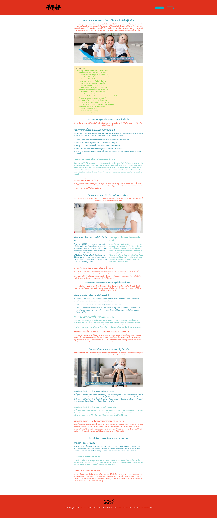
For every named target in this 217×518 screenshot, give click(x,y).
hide (84, 68)
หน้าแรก (68, 8)
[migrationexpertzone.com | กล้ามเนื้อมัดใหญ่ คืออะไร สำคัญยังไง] (53, 7)
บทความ (74, 8)
